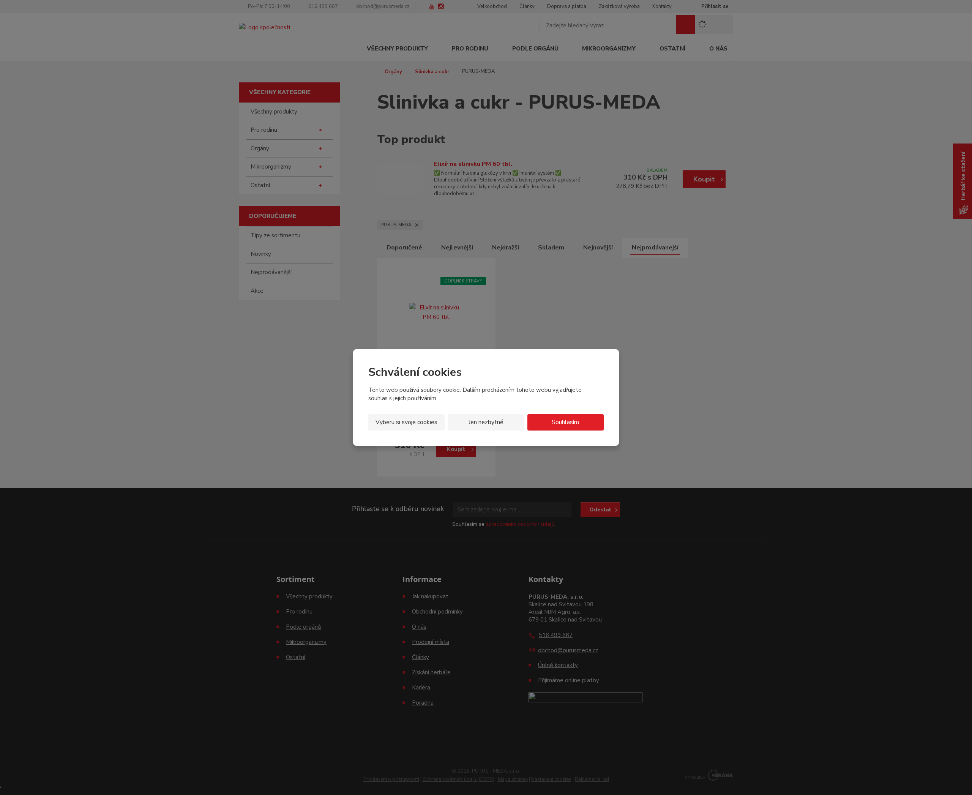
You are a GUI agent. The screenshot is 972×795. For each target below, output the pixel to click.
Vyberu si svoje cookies (406, 422)
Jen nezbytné (486, 422)
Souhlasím (565, 422)
